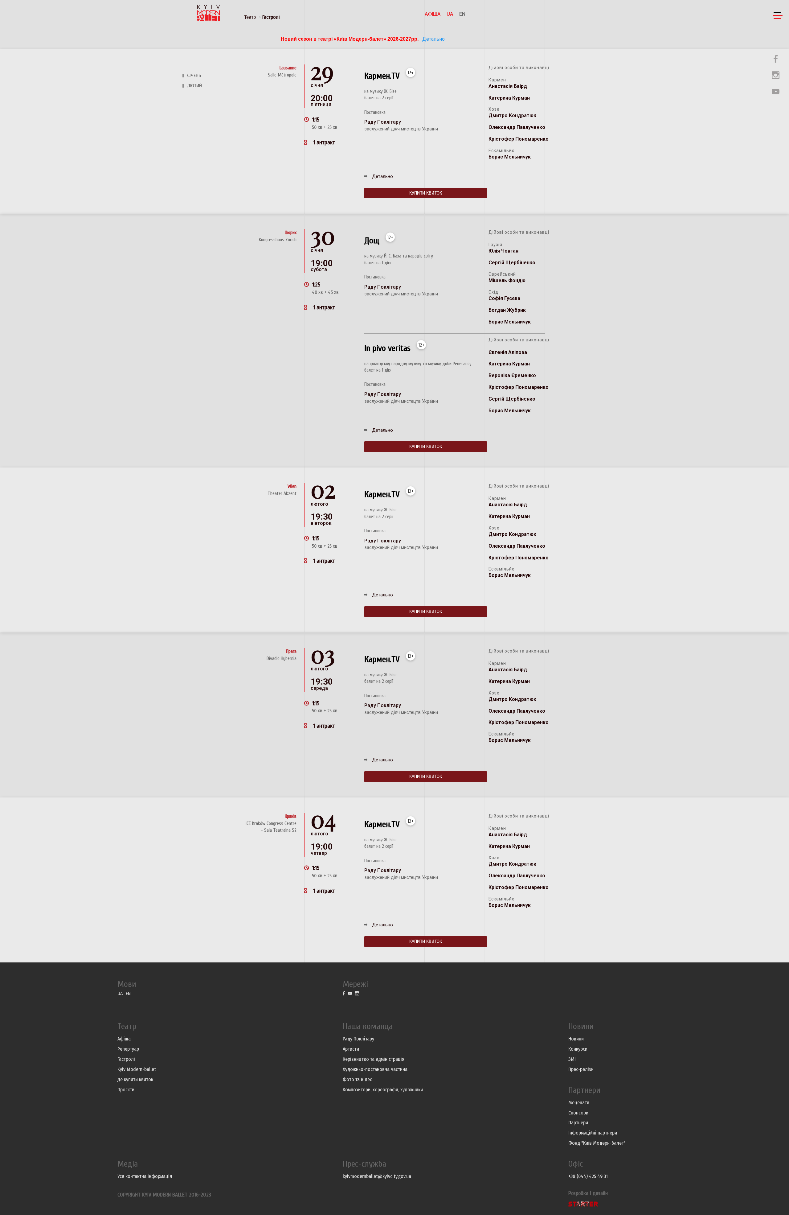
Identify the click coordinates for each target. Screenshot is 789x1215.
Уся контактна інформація (144, 1176)
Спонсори (578, 1113)
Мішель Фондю (507, 280)
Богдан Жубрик (507, 310)
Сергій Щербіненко (512, 263)
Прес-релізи (581, 1069)
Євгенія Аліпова (508, 352)
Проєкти (125, 1090)
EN (462, 14)
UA (450, 14)
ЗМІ (572, 1059)
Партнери (578, 1123)
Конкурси (577, 1049)
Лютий (194, 86)
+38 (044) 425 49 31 (588, 1176)
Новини (576, 1039)
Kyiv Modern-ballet (136, 1069)
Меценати (578, 1103)
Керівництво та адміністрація (373, 1059)
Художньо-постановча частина (375, 1069)
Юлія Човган (503, 251)
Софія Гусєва (504, 298)
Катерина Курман (509, 98)
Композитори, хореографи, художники (383, 1090)
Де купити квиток (135, 1079)
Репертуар (128, 1049)
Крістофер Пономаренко (519, 139)
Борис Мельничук (510, 157)
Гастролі (271, 17)
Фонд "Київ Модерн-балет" (597, 1143)
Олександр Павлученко (517, 127)
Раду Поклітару (358, 1039)
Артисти (351, 1049)
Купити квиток (425, 193)
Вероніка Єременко (512, 375)
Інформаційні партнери (592, 1133)
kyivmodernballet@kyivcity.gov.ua (377, 1176)
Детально (433, 39)
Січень (194, 75)
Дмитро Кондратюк (512, 115)
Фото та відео (358, 1079)
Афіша (432, 14)
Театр (250, 17)
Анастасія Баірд (508, 86)
